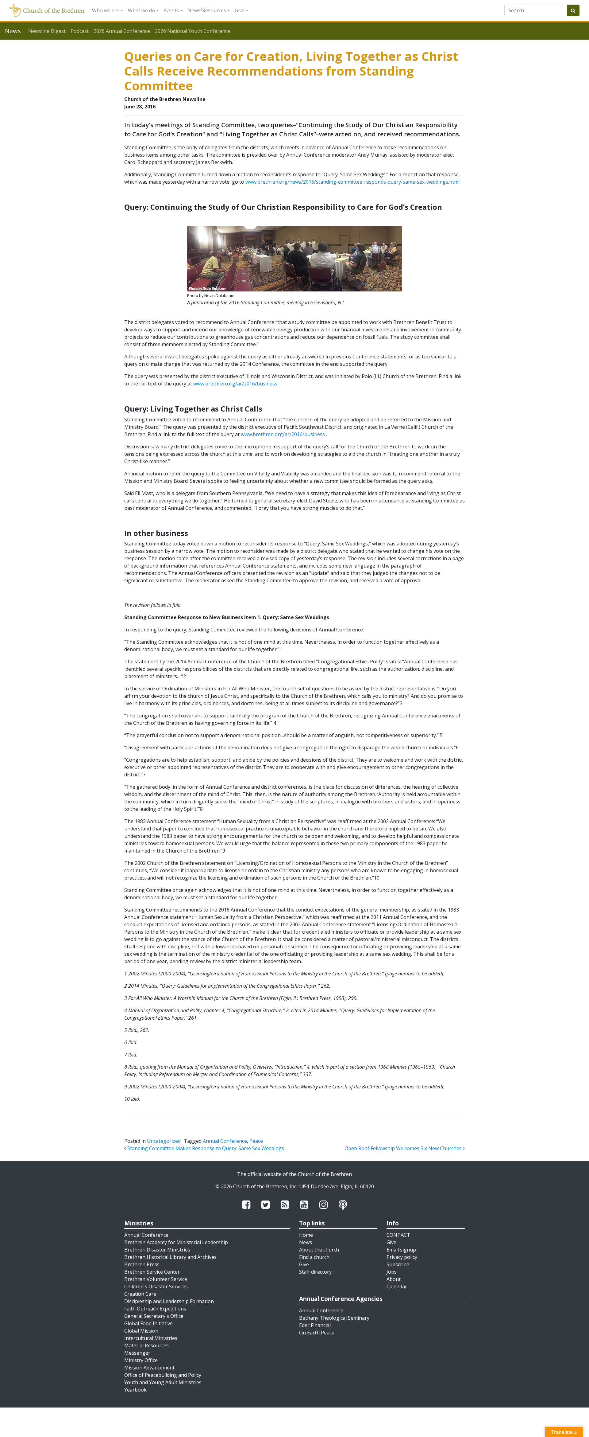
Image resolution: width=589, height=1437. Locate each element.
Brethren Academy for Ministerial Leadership (176, 1242)
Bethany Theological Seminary (334, 1317)
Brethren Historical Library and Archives (170, 1257)
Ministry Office (141, 1360)
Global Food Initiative (148, 1323)
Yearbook (135, 1389)
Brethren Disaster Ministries (157, 1249)
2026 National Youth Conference (192, 31)
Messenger (137, 1352)
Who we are (105, 10)
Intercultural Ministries (150, 1338)
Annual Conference (225, 1141)
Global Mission (141, 1330)
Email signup (401, 1249)
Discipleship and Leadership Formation (169, 1301)
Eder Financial (315, 1325)
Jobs (392, 1271)
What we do (141, 10)
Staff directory (315, 1271)
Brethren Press (142, 1264)
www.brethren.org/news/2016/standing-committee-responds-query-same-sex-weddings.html (352, 181)
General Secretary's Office (153, 1316)
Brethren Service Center (152, 1271)
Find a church (314, 1257)
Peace (256, 1141)
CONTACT (398, 1235)
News (305, 1242)
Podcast (80, 31)
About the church (319, 1249)
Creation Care (140, 1294)
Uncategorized (164, 1141)
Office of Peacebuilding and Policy (162, 1375)
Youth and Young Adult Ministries (163, 1382)
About (394, 1279)
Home (306, 1235)
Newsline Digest (47, 31)
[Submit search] (573, 10)
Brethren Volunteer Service (155, 1279)
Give (239, 10)
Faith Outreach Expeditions (155, 1308)
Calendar (397, 1286)
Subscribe (398, 1264)
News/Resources (206, 10)
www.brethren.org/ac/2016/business (235, 383)
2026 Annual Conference (122, 31)
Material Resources (146, 1345)
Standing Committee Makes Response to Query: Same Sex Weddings (205, 1148)
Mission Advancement (149, 1367)
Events (171, 10)
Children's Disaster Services (156, 1286)
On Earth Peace (316, 1332)
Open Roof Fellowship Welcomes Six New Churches (404, 1148)
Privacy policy (402, 1257)
